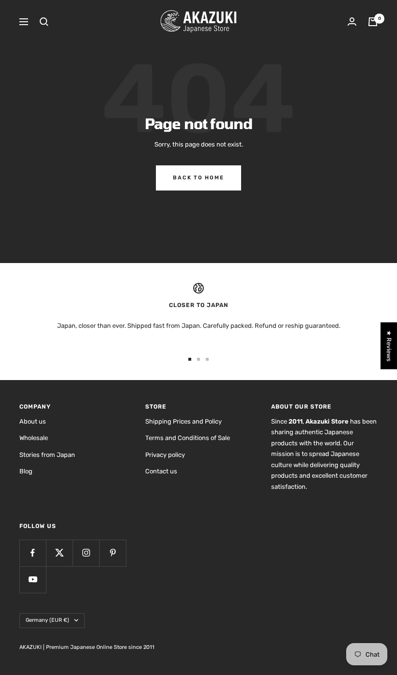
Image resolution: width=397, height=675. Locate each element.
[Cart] (373, 21)
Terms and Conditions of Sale (187, 437)
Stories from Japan (47, 454)
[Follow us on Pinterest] (112, 553)
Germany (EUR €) (47, 620)
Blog (25, 471)
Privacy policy (165, 454)
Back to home (198, 178)
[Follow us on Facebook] (32, 553)
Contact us (161, 471)
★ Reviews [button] (389, 346)
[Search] (44, 21)
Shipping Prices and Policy (183, 421)
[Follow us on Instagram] (86, 553)
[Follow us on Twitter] (59, 553)
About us (32, 421)
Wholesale (33, 437)
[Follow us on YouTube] (32, 579)
